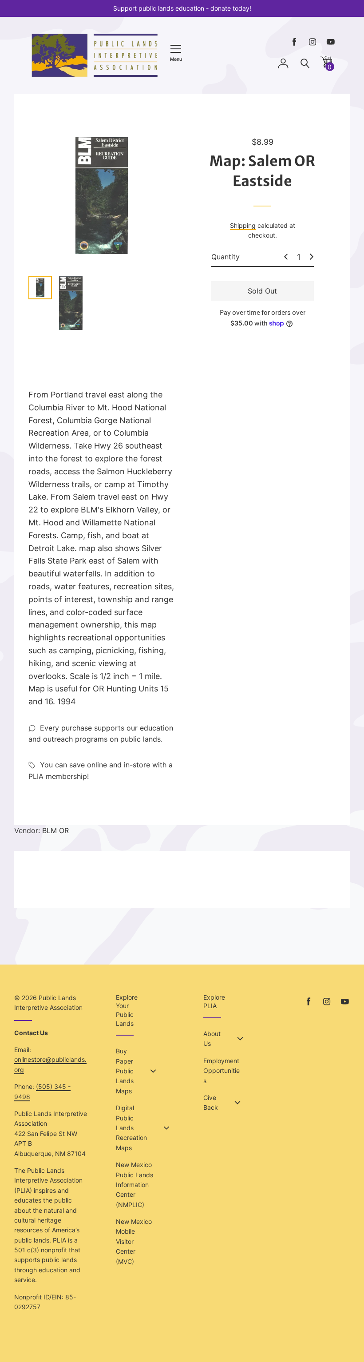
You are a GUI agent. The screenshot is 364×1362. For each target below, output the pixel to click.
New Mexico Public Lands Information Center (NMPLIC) (134, 1184)
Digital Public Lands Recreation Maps (131, 1128)
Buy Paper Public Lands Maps (125, 1071)
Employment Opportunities (221, 1070)
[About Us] (240, 1039)
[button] (326, 65)
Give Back (210, 1102)
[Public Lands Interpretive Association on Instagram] (312, 42)
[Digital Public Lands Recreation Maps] (166, 1128)
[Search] (305, 64)
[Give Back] (237, 1103)
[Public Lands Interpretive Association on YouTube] (331, 42)
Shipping (243, 225)
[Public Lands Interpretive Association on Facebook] (294, 42)
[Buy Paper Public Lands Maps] (153, 1071)
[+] (311, 256)
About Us (212, 1038)
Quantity (225, 256)
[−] (286, 256)
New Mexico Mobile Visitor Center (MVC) (134, 1241)
